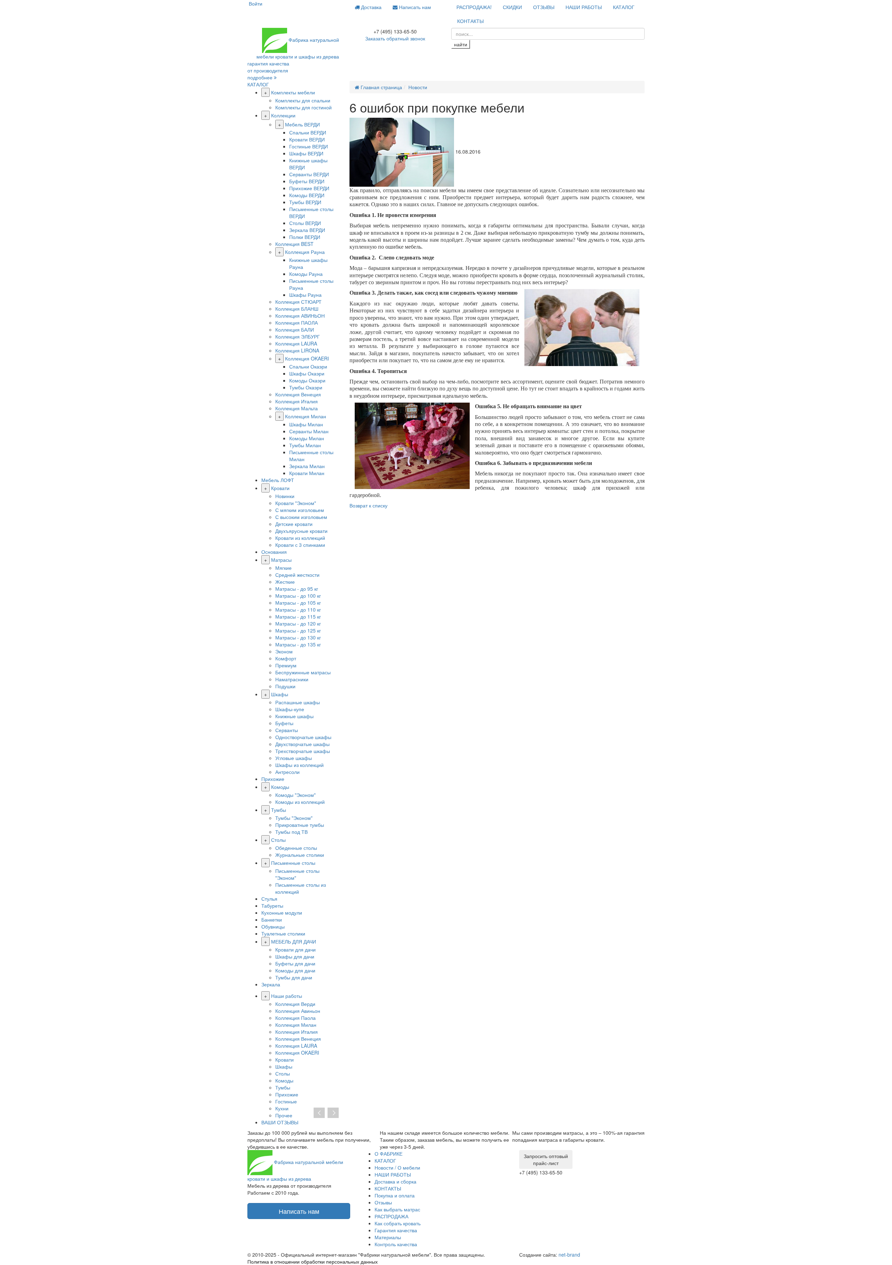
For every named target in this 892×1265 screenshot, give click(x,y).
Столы (278, 839)
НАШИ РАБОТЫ (584, 6)
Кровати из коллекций (300, 537)
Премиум (286, 665)
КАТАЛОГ (624, 6)
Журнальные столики (299, 854)
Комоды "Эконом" (295, 794)
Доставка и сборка (395, 1181)
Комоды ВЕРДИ (306, 195)
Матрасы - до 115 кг (298, 616)
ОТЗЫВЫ (543, 6)
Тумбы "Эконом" (294, 817)
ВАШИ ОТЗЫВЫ (279, 1122)
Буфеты (284, 723)
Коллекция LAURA (296, 343)
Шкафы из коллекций (299, 764)
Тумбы (278, 809)
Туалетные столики (283, 933)
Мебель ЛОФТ (277, 479)
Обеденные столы (296, 847)
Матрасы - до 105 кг (298, 602)
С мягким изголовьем (299, 509)
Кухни (282, 1108)
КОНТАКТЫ (470, 20)
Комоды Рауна (306, 273)
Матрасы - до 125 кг (298, 630)
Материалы (388, 1237)
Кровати (280, 487)
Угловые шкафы (293, 757)
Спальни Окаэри (308, 366)
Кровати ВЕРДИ (307, 139)
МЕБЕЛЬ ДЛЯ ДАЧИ (293, 941)
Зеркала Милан (307, 466)
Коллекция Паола (295, 1017)
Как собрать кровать (398, 1223)
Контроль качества (396, 1244)
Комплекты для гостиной (303, 107)
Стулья (269, 898)
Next (333, 1113)
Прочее (283, 1115)
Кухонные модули (281, 912)
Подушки (285, 686)
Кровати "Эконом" (295, 502)
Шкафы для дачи (294, 956)
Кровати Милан (306, 472)
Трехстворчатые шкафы (302, 750)
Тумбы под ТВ (291, 831)
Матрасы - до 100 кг (298, 595)
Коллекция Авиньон (297, 1010)
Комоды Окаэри (307, 380)
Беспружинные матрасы (303, 672)
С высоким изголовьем (301, 516)
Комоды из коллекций (300, 801)
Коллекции (283, 115)
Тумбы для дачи (293, 977)
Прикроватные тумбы (299, 824)
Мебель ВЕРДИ (302, 124)
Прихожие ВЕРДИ (309, 188)
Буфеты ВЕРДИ (306, 181)
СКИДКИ (512, 6)
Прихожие (272, 778)
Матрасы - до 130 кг (298, 637)
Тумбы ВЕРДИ (305, 202)
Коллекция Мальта (296, 408)
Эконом (284, 651)
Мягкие (283, 567)
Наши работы (286, 995)
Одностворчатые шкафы (303, 737)
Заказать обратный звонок (395, 38)
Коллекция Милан (305, 416)
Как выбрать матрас (397, 1209)
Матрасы (281, 559)
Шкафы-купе (289, 709)
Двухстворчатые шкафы (302, 743)
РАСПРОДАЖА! (474, 6)
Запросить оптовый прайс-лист (546, 1159)
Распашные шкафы (297, 702)
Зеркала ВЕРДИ (307, 229)
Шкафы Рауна (305, 294)
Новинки (284, 495)
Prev (319, 1113)
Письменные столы (293, 862)
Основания (274, 551)
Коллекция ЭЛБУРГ (297, 336)
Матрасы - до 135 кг (298, 644)
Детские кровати (294, 523)
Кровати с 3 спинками (300, 544)
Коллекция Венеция (298, 394)
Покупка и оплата (395, 1195)
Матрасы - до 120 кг (298, 623)
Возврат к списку (368, 505)
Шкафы (279, 694)
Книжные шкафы (294, 716)
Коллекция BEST (294, 243)
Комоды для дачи (295, 970)
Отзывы (383, 1202)
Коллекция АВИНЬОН (300, 315)
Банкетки (271, 919)
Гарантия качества (396, 1230)
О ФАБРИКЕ (388, 1153)
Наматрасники (291, 679)
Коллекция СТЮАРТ (298, 301)
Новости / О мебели (397, 1167)
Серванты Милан (309, 431)
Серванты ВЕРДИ (309, 174)
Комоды (280, 786)
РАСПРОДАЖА (391, 1216)
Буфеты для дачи (295, 963)
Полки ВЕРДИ (304, 236)
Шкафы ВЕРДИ (306, 153)
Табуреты (272, 905)
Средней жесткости (297, 574)
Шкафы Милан (306, 424)
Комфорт (285, 658)
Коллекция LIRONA (297, 350)
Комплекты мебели (293, 92)
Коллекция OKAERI (307, 358)
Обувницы (273, 926)
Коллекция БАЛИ (294, 329)
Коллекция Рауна (305, 251)
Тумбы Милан (305, 445)
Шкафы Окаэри (306, 373)
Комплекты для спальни (302, 100)
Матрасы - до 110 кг (298, 609)
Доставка (371, 6)
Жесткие (285, 581)
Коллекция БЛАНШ (296, 308)
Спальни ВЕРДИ (307, 132)
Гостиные (286, 1101)
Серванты (286, 730)
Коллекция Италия (296, 401)
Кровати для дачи (295, 949)
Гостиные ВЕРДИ (308, 146)
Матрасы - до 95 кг (296, 588)
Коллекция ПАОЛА (296, 322)
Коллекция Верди (295, 1003)
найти (460, 44)
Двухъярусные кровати (301, 530)
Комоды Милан (306, 438)
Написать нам (414, 6)
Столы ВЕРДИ (305, 222)
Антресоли (287, 771)
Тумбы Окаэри (305, 387)
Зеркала (270, 984)
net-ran (569, 1254)
